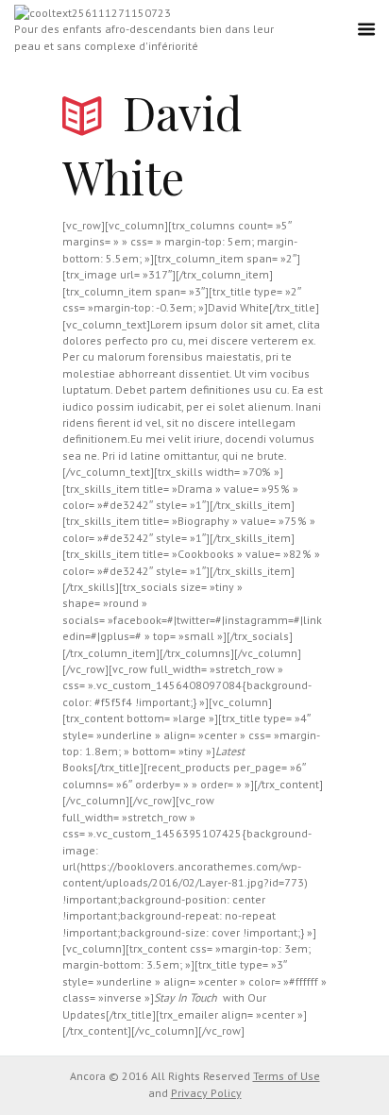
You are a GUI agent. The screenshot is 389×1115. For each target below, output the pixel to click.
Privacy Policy (206, 1093)
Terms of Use (286, 1076)
